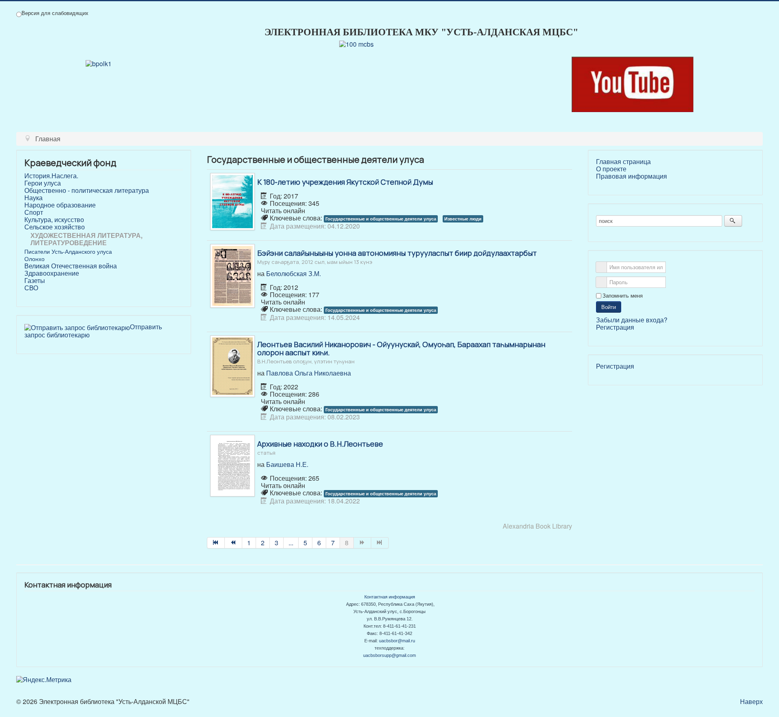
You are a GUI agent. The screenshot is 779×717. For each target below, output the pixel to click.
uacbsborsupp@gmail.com (389, 655)
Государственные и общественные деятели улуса (380, 219)
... (290, 542)
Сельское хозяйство (54, 227)
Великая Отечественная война (70, 266)
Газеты (34, 280)
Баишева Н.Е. (287, 464)
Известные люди (463, 219)
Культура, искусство (54, 219)
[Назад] (233, 543)
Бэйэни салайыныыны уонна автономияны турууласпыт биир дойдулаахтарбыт (397, 256)
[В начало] (216, 543)
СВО (31, 288)
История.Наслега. (51, 175)
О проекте (611, 169)
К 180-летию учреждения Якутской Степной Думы (345, 182)
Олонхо (34, 259)
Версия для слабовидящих (55, 13)
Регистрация (615, 327)
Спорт (33, 212)
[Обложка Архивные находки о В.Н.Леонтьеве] (232, 464)
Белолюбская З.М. (293, 273)
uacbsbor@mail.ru (397, 640)
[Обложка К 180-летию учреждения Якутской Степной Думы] (232, 200)
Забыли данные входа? (631, 319)
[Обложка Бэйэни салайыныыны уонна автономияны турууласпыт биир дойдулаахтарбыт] (232, 275)
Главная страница (623, 161)
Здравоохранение (51, 273)
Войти (608, 307)
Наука (33, 197)
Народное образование (60, 205)
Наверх (751, 701)
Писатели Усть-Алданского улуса (68, 251)
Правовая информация (631, 176)
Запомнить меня (623, 295)
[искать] (733, 221)
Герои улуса (42, 183)
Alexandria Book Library (537, 526)
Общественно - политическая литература (86, 190)
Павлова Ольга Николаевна (308, 373)
